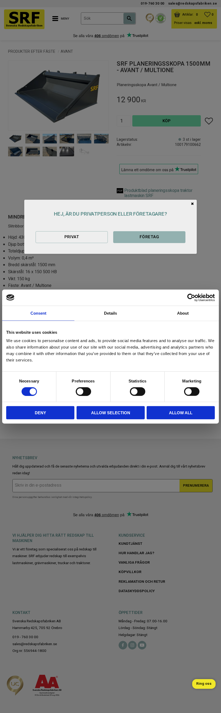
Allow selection (110, 412)
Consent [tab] (38, 313)
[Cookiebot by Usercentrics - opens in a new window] (191, 297)
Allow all (180, 412)
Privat (71, 237)
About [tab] (183, 313)
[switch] (83, 391)
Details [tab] (110, 313)
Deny (40, 412)
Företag (149, 237)
